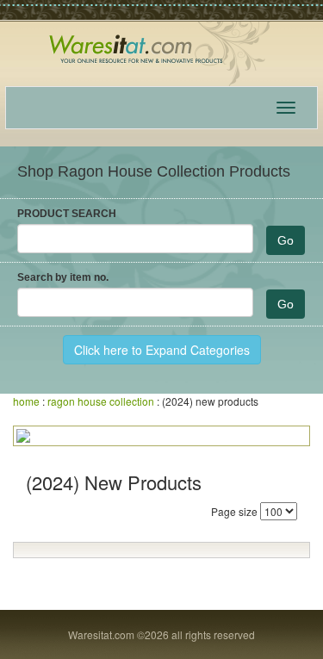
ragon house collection (100, 401)
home (26, 401)
